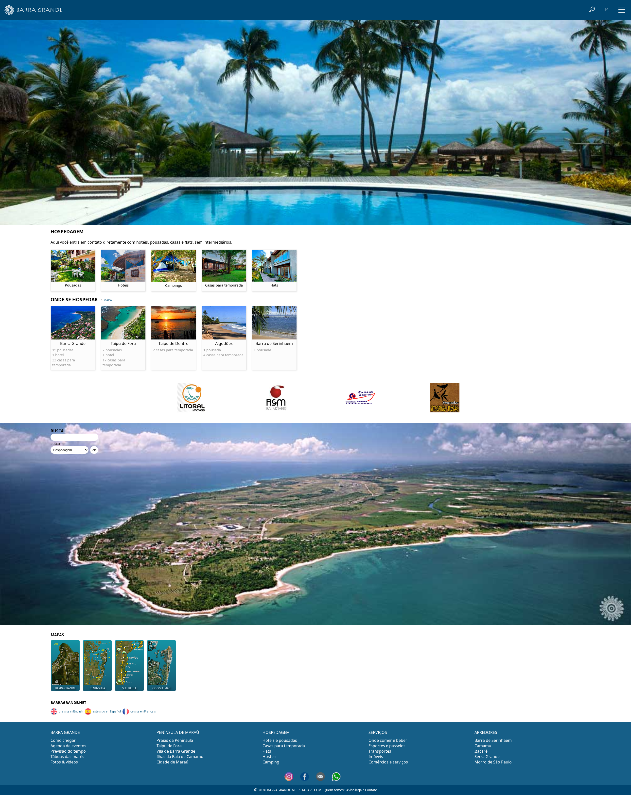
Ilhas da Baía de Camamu (180, 756)
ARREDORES (485, 732)
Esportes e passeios (386, 745)
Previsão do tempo (68, 751)
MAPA (108, 300)
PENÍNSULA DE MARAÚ (178, 732)
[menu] (621, 8)
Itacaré (481, 751)
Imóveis (375, 756)
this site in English (71, 711)
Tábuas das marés (67, 756)
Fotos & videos (64, 762)
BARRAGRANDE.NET (68, 702)
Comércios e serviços (388, 762)
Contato (371, 790)
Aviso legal (354, 790)
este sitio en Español (107, 711)
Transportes (379, 751)
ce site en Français (143, 711)
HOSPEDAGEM (276, 732)
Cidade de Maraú (172, 762)
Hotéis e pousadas (280, 740)
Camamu (482, 745)
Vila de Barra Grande (176, 751)
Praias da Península (175, 740)
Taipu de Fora (169, 745)
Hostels (270, 756)
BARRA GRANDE (65, 732)
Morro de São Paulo (493, 762)
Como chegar (63, 740)
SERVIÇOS (377, 732)
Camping (271, 762)
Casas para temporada (284, 745)
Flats (267, 751)
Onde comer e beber (387, 740)
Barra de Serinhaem (493, 740)
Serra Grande (487, 756)
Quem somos (334, 790)
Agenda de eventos (68, 745)
